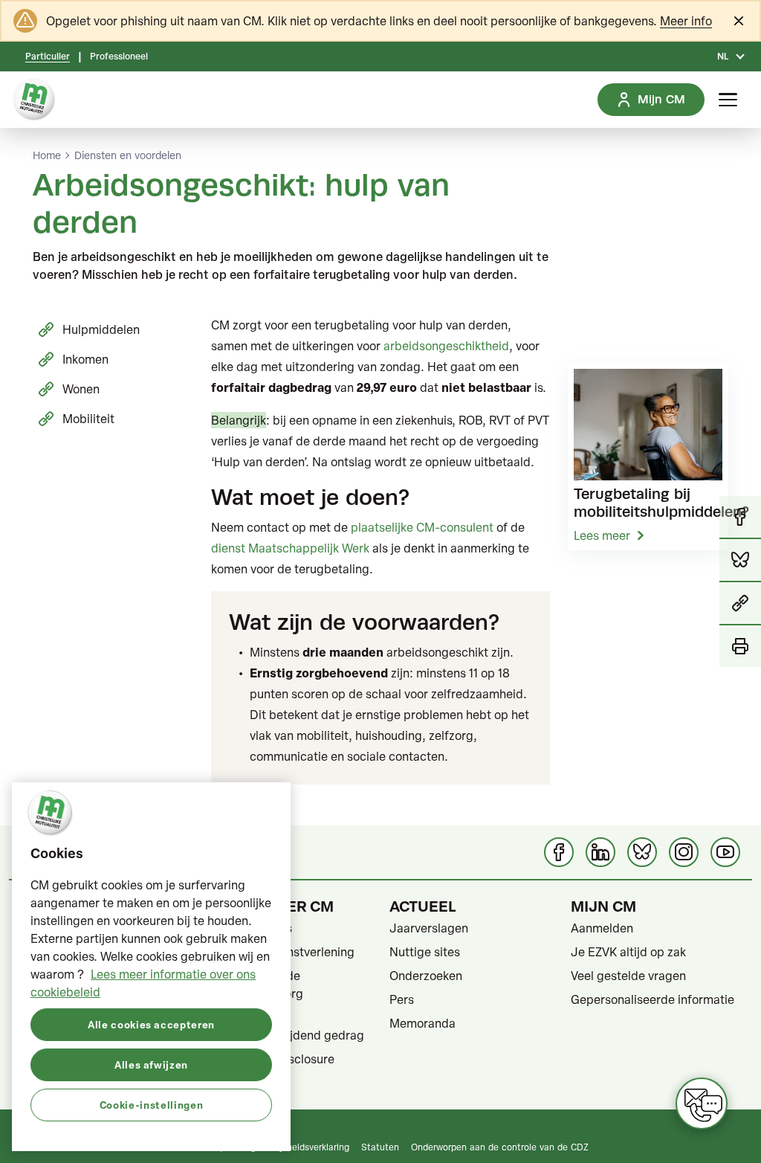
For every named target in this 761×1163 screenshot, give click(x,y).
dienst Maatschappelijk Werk (290, 548)
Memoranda (422, 1023)
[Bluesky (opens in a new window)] (642, 852)
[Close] (739, 21)
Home (47, 155)
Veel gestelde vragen (628, 975)
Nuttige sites (424, 952)
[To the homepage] (34, 99)
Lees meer (602, 535)
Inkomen (85, 359)
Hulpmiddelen (101, 329)
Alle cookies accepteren (151, 1024)
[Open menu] (728, 99)
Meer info (686, 21)
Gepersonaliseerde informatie (652, 999)
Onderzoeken (425, 975)
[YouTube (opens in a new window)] (725, 852)
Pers (401, 999)
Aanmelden (602, 928)
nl (722, 56)
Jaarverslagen (428, 928)
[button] (740, 603)
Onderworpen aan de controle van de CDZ (500, 1146)
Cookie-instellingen (151, 1105)
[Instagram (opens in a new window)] (684, 852)
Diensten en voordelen (127, 155)
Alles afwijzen (151, 1064)
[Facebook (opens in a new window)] (559, 852)
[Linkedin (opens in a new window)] (600, 852)
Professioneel (119, 56)
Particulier (47, 56)
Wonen (81, 389)
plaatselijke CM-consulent (422, 527)
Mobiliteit (88, 418)
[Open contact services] (702, 1103)
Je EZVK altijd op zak (628, 952)
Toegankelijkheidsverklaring (292, 1146)
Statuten (380, 1146)
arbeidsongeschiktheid (446, 346)
